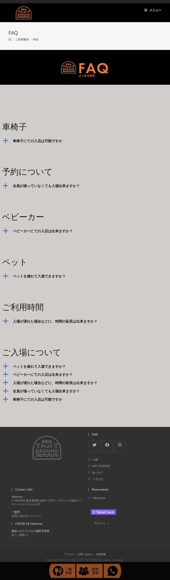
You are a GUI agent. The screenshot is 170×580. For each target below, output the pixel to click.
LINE (95, 459)
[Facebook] (107, 446)
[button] (85, 140)
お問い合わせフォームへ (26, 515)
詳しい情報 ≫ (20, 534)
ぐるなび (97, 479)
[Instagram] (119, 446)
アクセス (69, 554)
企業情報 (101, 554)
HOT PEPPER (101, 466)
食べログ (97, 472)
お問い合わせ (85, 554)
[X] (94, 446)
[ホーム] (9, 39)
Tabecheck (98, 498)
